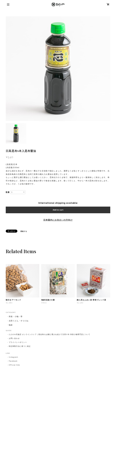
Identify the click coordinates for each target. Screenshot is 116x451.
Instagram (13, 357)
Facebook (13, 361)
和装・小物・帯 (16, 316)
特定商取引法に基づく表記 (20, 346)
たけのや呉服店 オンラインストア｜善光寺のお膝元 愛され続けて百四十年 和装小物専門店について (49, 334)
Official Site (14, 365)
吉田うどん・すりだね (18, 321)
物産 (11, 325)
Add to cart (58, 210)
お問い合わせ (14, 338)
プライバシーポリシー (18, 342)
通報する (23, 231)
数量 (8, 192)
